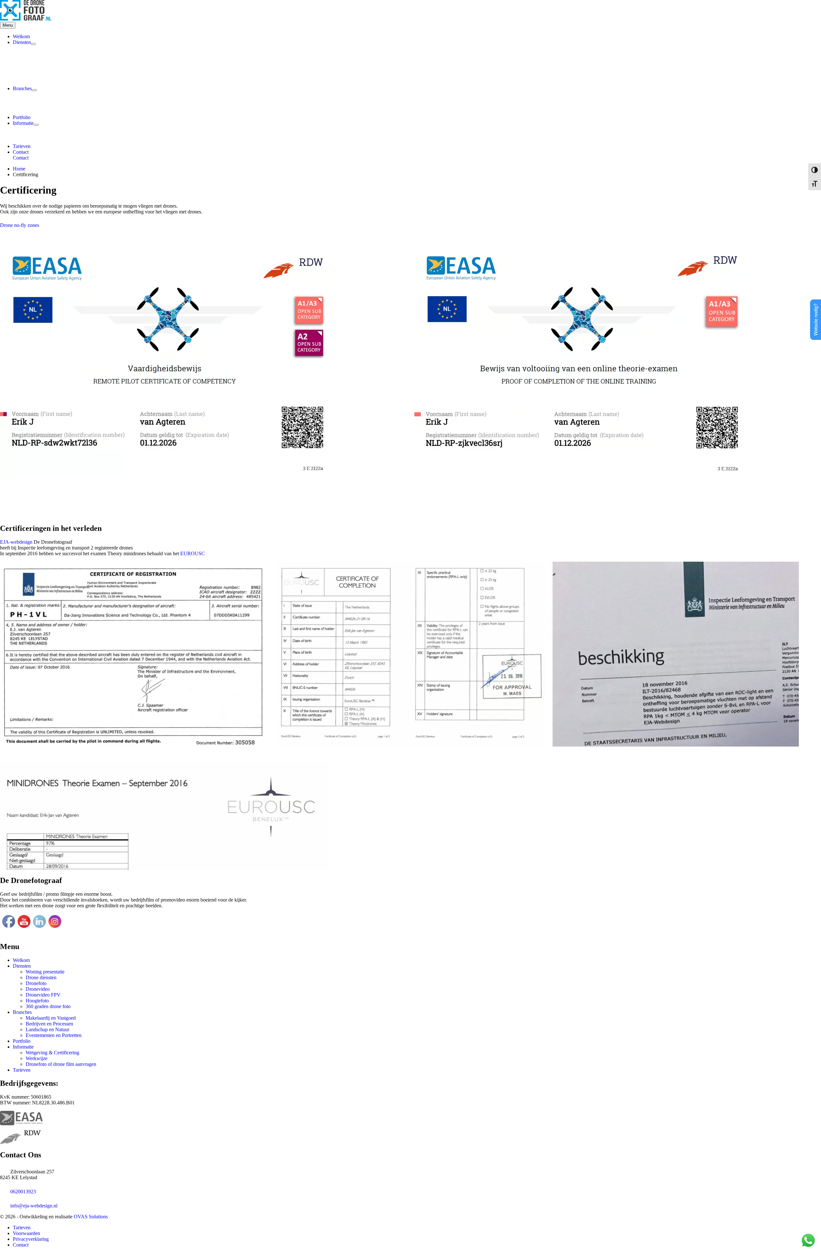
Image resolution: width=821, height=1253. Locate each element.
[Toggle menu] (33, 44)
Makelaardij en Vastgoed (51, 1018)
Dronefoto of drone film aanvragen (61, 1064)
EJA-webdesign (16, 542)
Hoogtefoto (37, 1000)
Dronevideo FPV (43, 995)
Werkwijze (36, 1058)
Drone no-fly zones (19, 225)
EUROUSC (192, 553)
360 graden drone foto (48, 1006)
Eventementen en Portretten (53, 1035)
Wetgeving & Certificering (52, 1052)
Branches (22, 88)
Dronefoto (36, 983)
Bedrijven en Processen (49, 1023)
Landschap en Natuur (47, 1029)
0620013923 (23, 1191)
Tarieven (21, 146)
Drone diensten (41, 977)
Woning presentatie (45, 971)
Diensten (22, 42)
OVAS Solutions (91, 1216)
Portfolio (21, 117)
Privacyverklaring (31, 1239)
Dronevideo (38, 989)
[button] (417, 152)
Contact (21, 157)
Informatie (23, 123)
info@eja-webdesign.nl (33, 1205)
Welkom (21, 36)
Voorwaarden (26, 1233)
